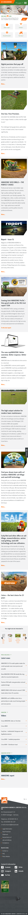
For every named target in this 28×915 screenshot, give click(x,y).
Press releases (5, 654)
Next (26, 638)
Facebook (7, 867)
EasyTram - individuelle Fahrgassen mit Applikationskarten (12, 732)
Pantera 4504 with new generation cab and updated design (13, 683)
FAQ (3, 853)
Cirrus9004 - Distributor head (9, 744)
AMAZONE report (6, 753)
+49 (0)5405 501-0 (12, 819)
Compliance (5, 842)
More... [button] (3, 84)
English (19, 3)
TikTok (20, 867)
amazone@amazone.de (11, 824)
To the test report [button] (6, 327)
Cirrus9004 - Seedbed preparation (10, 739)
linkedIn (20, 871)
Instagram (8, 871)
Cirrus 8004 (4, 726)
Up (24, 799)
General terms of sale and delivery (6, 838)
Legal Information (7, 828)
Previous (2, 638)
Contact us (5, 850)
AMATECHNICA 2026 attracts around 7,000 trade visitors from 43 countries (13, 691)
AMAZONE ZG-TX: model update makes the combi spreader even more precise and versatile (13, 666)
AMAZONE (3, 712)
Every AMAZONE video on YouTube (10, 720)
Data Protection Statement (6, 833)
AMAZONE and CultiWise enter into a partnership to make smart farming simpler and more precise (13, 700)
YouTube (7, 875)
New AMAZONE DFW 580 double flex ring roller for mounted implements (12, 675)
